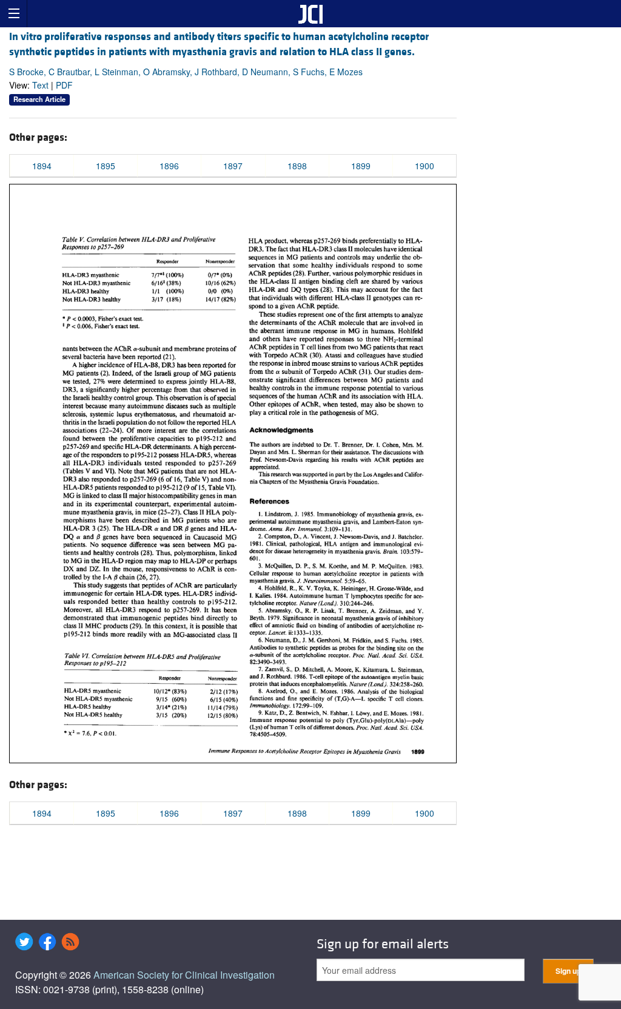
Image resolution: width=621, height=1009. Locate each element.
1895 (105, 166)
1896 (169, 166)
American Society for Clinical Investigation (184, 975)
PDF (64, 85)
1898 (297, 166)
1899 (361, 166)
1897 (233, 166)
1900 (424, 166)
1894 (42, 166)
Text (40, 85)
